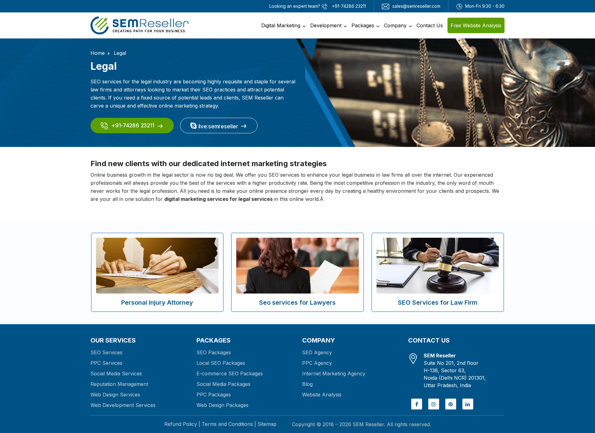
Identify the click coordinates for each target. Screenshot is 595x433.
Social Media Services (116, 373)
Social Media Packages (223, 384)
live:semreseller (217, 126)
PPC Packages (213, 394)
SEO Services (106, 352)
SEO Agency (317, 352)
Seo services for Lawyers (297, 302)
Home (97, 53)
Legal (119, 53)
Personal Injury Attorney (157, 302)
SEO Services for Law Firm (438, 302)
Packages (362, 25)
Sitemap (267, 424)
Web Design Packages (222, 405)
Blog (307, 384)
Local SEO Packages (220, 363)
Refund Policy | (182, 424)
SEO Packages (213, 352)
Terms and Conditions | (229, 424)
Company (395, 25)
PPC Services (106, 363)
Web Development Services (123, 405)
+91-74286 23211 (132, 125)
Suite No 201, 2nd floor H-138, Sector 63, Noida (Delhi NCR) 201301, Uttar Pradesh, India (455, 370)
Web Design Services (115, 394)
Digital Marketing (280, 25)
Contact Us (429, 25)
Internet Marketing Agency (333, 373)
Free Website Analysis (476, 25)
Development (326, 25)
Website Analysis (322, 394)
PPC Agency (317, 363)
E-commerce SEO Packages (229, 373)
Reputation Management (119, 384)
